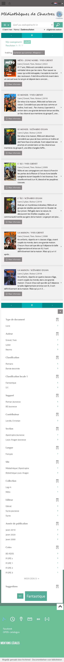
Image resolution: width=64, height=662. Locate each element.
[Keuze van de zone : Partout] (6, 24)
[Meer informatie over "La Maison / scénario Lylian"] (10, 277)
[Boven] (60, 607)
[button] (52, 3)
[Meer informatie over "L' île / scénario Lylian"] (10, 205)
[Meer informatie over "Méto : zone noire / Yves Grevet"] (10, 68)
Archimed (26, 660)
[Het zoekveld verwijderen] (52, 24)
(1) (31, 578)
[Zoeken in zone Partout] (58, 24)
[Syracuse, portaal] (32, 15)
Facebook (7, 628)
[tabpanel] (32, 318)
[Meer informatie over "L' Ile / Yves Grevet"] (10, 171)
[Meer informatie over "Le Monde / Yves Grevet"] (10, 103)
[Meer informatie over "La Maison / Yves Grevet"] (10, 240)
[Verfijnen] (32, 35)
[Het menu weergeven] (3, 3)
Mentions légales (10, 643)
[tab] (4, 619)
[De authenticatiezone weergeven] (10, 3)
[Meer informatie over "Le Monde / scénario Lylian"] (10, 136)
